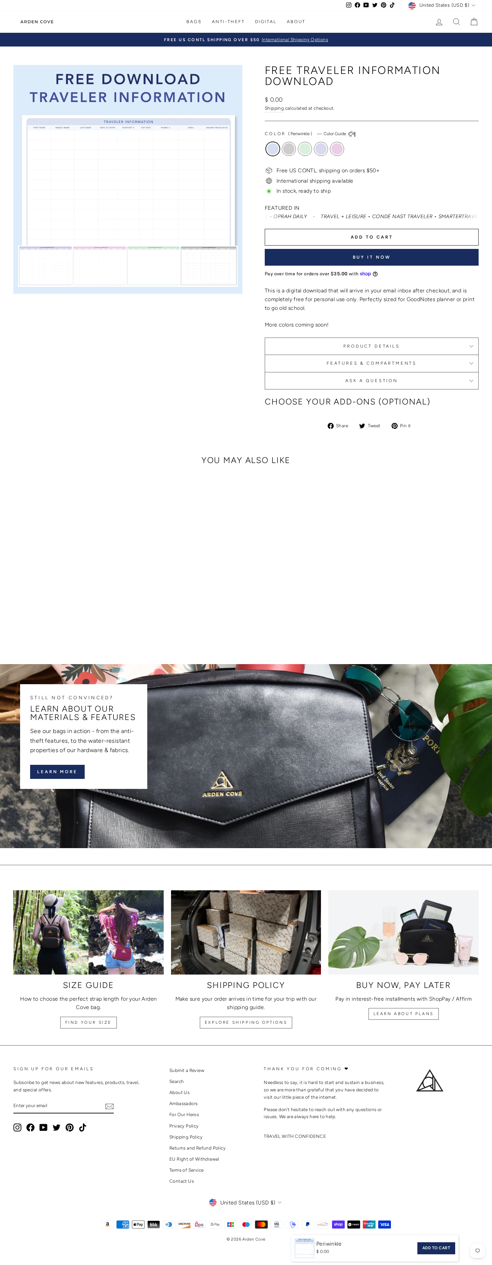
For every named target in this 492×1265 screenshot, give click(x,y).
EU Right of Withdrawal (194, 1159)
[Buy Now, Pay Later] (403, 932)
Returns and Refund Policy (197, 1148)
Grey (289, 149)
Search (176, 1081)
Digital (266, 21)
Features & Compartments (372, 363)
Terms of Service (186, 1170)
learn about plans (404, 1013)
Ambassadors (183, 1103)
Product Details (371, 346)
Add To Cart (436, 1248)
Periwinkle (272, 149)
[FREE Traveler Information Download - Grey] (60, 624)
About (296, 21)
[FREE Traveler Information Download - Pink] (87, 624)
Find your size (88, 1022)
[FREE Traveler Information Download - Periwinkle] (51, 624)
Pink (337, 149)
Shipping (274, 108)
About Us (179, 1092)
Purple (321, 149)
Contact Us (181, 1181)
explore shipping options (246, 1022)
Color (306, 133)
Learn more (57, 771)
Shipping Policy (185, 1137)
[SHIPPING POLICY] (246, 932)
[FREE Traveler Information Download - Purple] (78, 624)
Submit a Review (186, 1070)
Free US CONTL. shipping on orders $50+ (328, 170)
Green (305, 149)
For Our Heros (184, 1114)
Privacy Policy (184, 1125)
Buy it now (372, 257)
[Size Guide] (88, 932)
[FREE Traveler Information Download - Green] (69, 624)
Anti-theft (228, 21)
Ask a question (371, 380)
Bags (193, 21)
